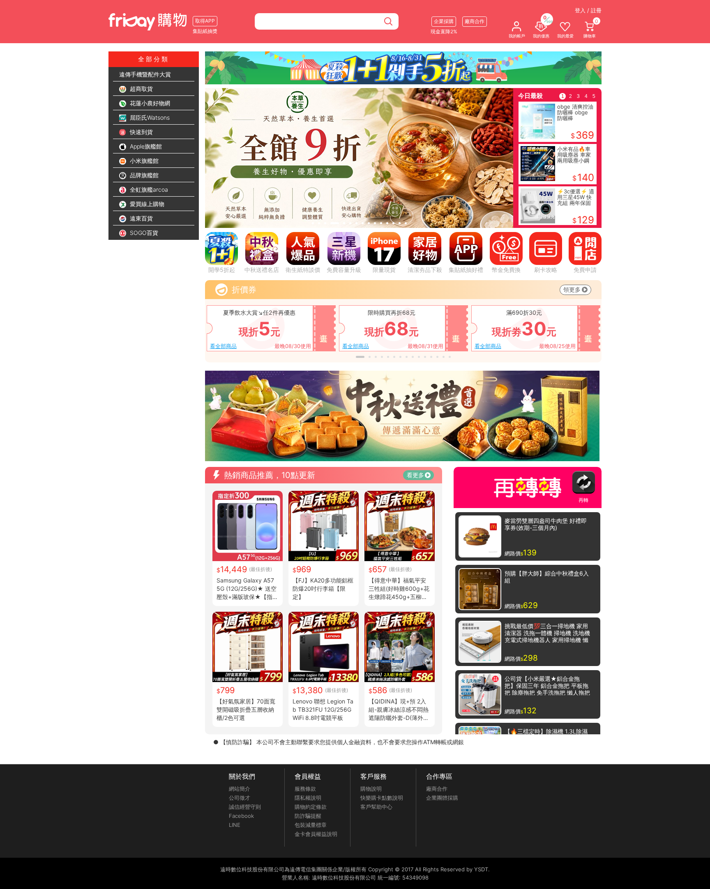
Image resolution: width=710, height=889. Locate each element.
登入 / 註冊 (588, 10)
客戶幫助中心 (376, 806)
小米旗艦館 (143, 160)
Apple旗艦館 (145, 146)
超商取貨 (140, 88)
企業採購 (444, 21)
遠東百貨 (140, 218)
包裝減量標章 (311, 825)
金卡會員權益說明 (316, 834)
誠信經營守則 (245, 806)
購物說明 (371, 788)
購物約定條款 (311, 806)
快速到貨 (140, 131)
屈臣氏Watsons (149, 117)
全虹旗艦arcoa (148, 189)
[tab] (313, 223)
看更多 (415, 474)
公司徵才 (239, 797)
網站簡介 (239, 788)
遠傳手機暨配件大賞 (145, 74)
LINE (234, 825)
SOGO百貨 (143, 232)
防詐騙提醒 (308, 815)
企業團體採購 (442, 797)
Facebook (241, 815)
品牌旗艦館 (143, 175)
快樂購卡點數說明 (381, 797)
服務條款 (305, 788)
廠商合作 (436, 788)
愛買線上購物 (146, 203)
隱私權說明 (308, 797)
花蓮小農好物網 (149, 103)
